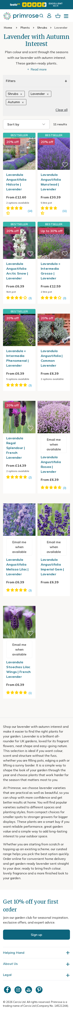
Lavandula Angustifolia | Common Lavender (52, 358)
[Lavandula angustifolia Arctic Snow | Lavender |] (19, 242)
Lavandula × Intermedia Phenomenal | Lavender (17, 358)
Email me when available (54, 444)
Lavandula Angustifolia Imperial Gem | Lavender (52, 567)
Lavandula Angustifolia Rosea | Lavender (51, 464)
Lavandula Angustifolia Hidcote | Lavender (16, 182)
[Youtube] (29, 989)
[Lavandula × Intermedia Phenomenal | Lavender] (19, 330)
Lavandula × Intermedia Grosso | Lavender (51, 271)
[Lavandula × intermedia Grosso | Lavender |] (54, 242)
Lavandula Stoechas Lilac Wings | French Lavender (18, 669)
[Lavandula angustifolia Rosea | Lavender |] (54, 398)
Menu (67, 17)
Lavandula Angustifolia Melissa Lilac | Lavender (17, 567)
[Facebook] (8, 989)
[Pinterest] (39, 989)
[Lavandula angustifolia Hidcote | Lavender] (19, 153)
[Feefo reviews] (36, 4)
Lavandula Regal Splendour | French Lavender (15, 447)
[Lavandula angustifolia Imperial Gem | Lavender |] (54, 501)
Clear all (62, 110)
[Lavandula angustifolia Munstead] (54, 153)
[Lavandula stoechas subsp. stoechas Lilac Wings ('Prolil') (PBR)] (19, 603)
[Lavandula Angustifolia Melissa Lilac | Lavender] (19, 501)
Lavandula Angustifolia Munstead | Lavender (51, 182)
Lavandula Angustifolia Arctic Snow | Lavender (17, 271)
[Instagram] (18, 989)
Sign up (36, 935)
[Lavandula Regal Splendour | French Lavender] (19, 398)
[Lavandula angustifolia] (54, 311)
